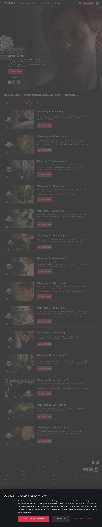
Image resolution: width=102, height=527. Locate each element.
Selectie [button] (61, 518)
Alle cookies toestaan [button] (34, 518)
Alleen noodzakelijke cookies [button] (82, 519)
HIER (47, 509)
